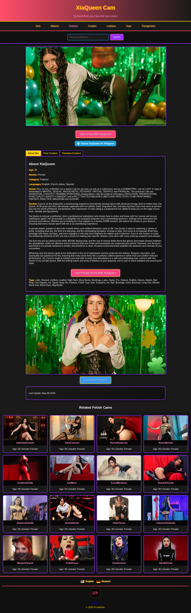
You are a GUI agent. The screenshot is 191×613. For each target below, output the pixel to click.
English (90, 581)
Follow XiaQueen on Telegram (97, 143)
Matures (55, 26)
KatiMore (72, 483)
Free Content (50, 153)
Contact (95, 602)
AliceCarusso (72, 443)
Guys (128, 26)
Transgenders (148, 26)
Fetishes (73, 26)
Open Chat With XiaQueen (96, 134)
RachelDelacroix (119, 443)
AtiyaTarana (119, 523)
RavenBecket (166, 443)
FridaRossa (72, 563)
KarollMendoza (119, 483)
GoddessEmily (25, 483)
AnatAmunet (119, 563)
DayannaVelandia (165, 523)
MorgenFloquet (25, 563)
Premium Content (71, 153)
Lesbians (111, 26)
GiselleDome (166, 563)
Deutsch (106, 581)
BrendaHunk (72, 523)
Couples (92, 26)
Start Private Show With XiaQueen (95, 272)
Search (116, 37)
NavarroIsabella (25, 523)
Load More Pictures (95, 380)
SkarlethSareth (166, 483)
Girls (38, 26)
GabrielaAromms (25, 443)
